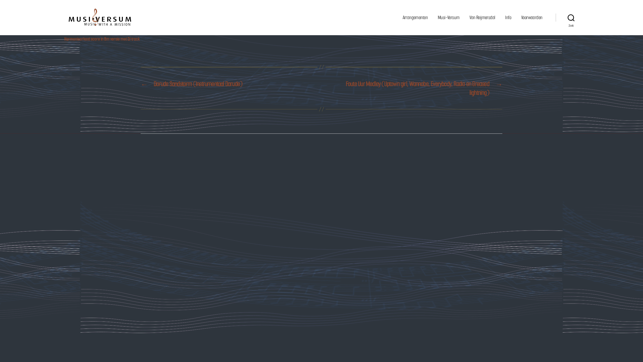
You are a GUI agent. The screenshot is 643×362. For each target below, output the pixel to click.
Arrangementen (415, 17)
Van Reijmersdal (482, 17)
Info (508, 17)
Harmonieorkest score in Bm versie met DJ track (102, 39)
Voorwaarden (531, 17)
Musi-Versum (448, 17)
